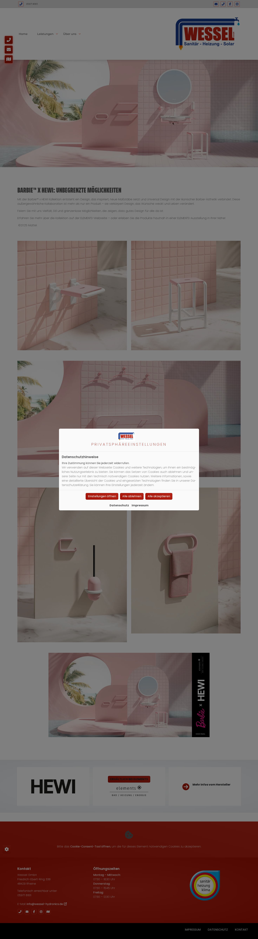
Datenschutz (119, 505)
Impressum (140, 505)
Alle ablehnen (131, 496)
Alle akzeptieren (159, 496)
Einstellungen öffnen (102, 496)
